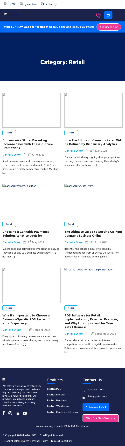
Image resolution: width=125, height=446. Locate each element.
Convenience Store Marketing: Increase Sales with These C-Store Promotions (27, 144)
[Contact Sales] (108, 15)
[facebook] (3, 414)
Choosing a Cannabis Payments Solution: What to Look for (25, 233)
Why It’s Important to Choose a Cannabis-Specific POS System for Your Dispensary (27, 319)
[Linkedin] (17, 414)
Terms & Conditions (61, 441)
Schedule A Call (96, 407)
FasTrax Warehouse (58, 406)
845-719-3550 (96, 389)
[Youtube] (25, 414)
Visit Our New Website (100, 418)
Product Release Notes (16, 441)
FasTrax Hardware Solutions (62, 412)
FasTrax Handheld (57, 401)
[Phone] (98, 15)
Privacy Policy (40, 441)
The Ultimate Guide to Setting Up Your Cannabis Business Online (93, 233)
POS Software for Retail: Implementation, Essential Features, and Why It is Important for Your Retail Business (91, 321)
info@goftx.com (97, 396)
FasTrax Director (56, 395)
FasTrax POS (54, 389)
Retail (9, 133)
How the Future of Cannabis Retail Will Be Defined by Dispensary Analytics (93, 142)
